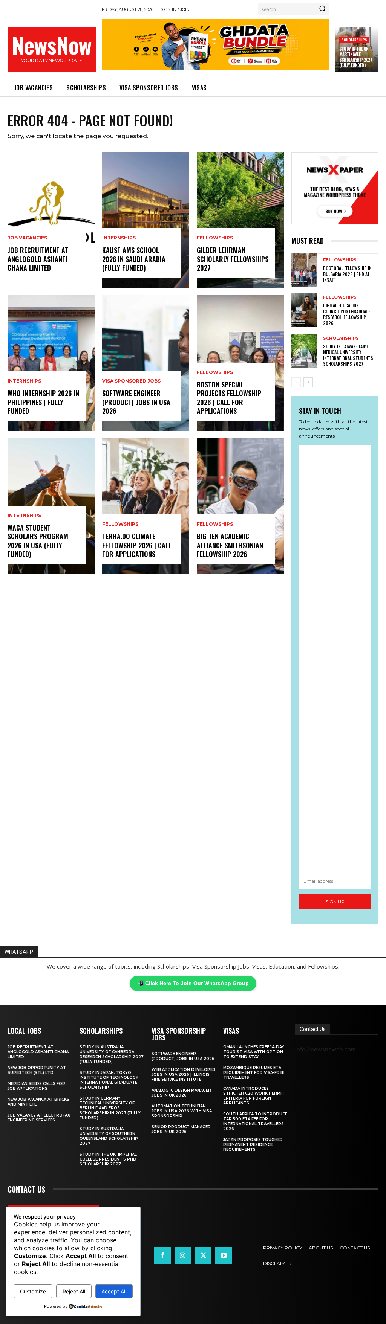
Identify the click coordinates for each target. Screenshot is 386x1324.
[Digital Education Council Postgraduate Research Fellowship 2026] (304, 310)
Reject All (74, 1291)
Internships (24, 381)
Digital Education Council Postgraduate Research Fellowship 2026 (346, 314)
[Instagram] (183, 1255)
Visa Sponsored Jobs (131, 381)
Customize (33, 1291)
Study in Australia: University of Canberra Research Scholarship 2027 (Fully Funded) (112, 1054)
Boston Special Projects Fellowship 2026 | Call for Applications (229, 398)
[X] (203, 1255)
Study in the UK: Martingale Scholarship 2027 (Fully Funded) (355, 57)
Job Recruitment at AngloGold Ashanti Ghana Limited (38, 259)
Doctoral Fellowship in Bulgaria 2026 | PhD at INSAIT (347, 274)
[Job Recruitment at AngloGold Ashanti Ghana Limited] (51, 220)
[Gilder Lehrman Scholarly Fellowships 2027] (240, 220)
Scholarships (354, 40)
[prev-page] (296, 382)
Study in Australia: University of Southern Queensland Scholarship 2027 (109, 1136)
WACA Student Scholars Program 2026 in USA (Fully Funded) (38, 541)
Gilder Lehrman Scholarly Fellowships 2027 (232, 259)
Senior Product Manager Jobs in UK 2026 (181, 1129)
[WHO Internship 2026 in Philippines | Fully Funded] (51, 363)
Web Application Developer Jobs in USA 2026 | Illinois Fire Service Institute (184, 1074)
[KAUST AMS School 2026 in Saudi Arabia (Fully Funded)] (145, 220)
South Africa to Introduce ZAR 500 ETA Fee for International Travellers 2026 (255, 1121)
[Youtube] (223, 1255)
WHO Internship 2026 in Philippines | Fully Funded (43, 402)
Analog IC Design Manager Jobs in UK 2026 (181, 1093)
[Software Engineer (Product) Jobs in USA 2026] (145, 363)
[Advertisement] (335, 659)
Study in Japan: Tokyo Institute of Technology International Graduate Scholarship (109, 1080)
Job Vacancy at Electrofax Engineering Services (39, 1118)
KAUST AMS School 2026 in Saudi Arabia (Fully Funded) (133, 259)
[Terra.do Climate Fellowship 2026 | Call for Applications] (145, 506)
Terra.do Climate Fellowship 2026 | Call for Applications (137, 545)
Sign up (335, 902)
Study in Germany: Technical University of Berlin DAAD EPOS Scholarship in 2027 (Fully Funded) (110, 1108)
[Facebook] (162, 1255)
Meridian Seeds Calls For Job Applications (36, 1086)
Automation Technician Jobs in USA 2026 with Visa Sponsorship (182, 1111)
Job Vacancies (27, 238)
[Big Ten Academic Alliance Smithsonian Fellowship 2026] (240, 506)
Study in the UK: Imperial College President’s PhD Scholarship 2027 (108, 1159)
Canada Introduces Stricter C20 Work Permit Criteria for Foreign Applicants (254, 1096)
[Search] (322, 9)
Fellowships (120, 524)
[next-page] (308, 382)
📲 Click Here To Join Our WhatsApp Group (193, 983)
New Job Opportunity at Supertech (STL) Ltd (37, 1070)
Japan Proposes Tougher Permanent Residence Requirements (253, 1144)
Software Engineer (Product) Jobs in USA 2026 (136, 402)
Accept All (113, 1291)
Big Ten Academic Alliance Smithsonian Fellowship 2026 (230, 545)
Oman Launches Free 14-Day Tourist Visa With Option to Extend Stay (253, 1052)
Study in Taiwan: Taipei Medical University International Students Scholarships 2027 (348, 355)
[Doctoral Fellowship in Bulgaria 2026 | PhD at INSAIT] (304, 270)
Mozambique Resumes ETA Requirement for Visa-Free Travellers (253, 1072)
